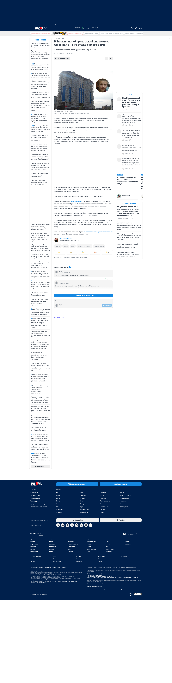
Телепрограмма (63, 24)
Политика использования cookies (95, 584)
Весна (58, 498)
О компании (34, 492)
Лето (81, 501)
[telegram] (58, 525)
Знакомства (46, 24)
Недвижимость (35, 24)
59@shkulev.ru (49, 580)
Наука (81, 507)
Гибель (66, 246)
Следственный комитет (84, 246)
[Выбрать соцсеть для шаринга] (111, 58)
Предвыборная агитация (38, 504)
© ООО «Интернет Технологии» (38, 594)
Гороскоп (79, 24)
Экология (123, 501)
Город (58, 501)
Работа (102, 504)
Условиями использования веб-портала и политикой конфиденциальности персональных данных (112, 577)
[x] (81, 525)
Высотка (58, 246)
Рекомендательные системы (94, 586)
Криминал (83, 495)
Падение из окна (99, 246)
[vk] (62, 525)
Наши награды (35, 495)
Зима (81, 492)
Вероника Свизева (66, 239)
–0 (110, 278)
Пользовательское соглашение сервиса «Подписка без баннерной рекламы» (106, 589)
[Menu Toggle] (31, 28)
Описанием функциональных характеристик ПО (99, 576)
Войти (60, 306)
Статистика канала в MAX (38, 507)
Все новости (40, 40)
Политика (103, 498)
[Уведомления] (136, 28)
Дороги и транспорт (62, 504)
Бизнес (58, 495)
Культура (82, 498)
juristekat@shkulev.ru (71, 581)
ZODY (95, 24)
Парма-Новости (75, 202)
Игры (100, 24)
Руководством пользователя (94, 575)
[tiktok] (90, 525)
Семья (102, 512)
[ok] (67, 525)
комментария (63, 58)
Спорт (72, 246)
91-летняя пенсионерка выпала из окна (98, 232)
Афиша (72, 24)
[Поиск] (132, 28)
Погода (54, 24)
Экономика (124, 504)
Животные (59, 509)
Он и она (103, 492)
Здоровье (59, 512)
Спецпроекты (124, 507)
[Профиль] (140, 28)
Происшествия (105, 501)
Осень (102, 495)
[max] (76, 525)
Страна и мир (124, 498)
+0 (105, 278)
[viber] (72, 525)
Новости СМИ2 (59, 317)
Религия (102, 509)
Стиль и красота (125, 495)
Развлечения (104, 507)
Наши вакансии (35, 498)
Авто (57, 492)
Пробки (86, 28)
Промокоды (107, 24)
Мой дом (82, 504)
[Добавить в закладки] (106, 58)
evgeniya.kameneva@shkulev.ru (128, 567)
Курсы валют (88, 24)
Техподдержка (35, 501)
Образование (84, 512)
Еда (57, 507)
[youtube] (86, 525)
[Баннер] (59, 33)
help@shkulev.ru (42, 582)
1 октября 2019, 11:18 (59, 53)
